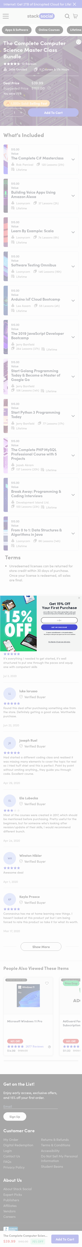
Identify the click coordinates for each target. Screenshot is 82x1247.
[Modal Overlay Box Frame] (41, 624)
